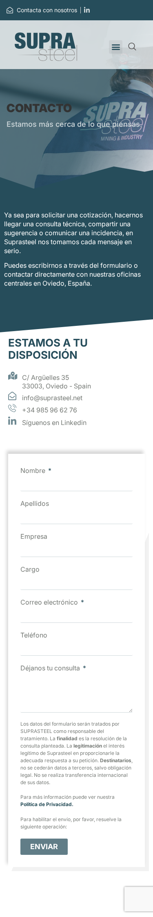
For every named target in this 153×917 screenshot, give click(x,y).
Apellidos (34, 503)
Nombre (33, 470)
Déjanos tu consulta (51, 668)
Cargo (30, 569)
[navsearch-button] (132, 47)
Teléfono (33, 635)
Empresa (33, 536)
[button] (115, 47)
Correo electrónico (50, 602)
